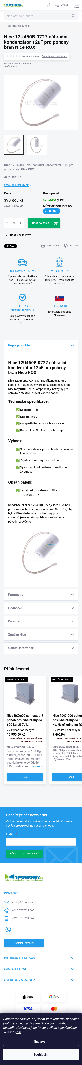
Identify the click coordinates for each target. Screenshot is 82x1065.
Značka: (11, 67)
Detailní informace (16, 185)
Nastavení (41, 1042)
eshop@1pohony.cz (24, 902)
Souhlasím (41, 1054)
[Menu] (77, 5)
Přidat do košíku (40, 223)
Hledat (72, 16)
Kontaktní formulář (24, 943)
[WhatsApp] (7, 928)
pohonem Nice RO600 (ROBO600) (25, 768)
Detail (25, 777)
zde (18, 1032)
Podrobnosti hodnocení (54, 56)
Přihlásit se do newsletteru (24, 853)
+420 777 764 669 (23, 910)
